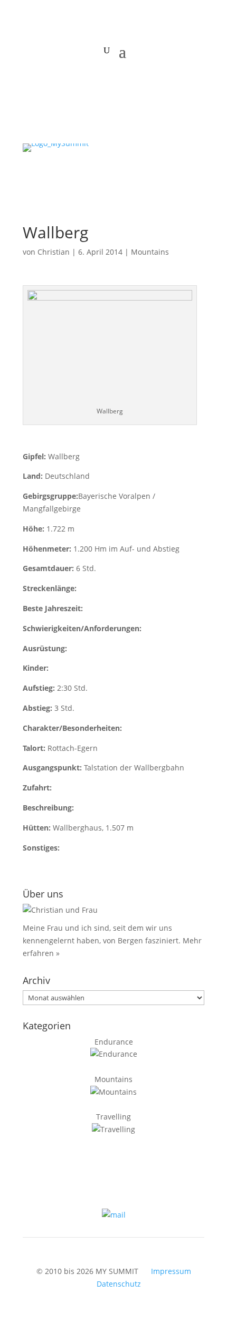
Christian (53, 252)
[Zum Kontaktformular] (114, 1215)
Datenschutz (119, 1284)
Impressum (171, 1271)
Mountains (150, 252)
